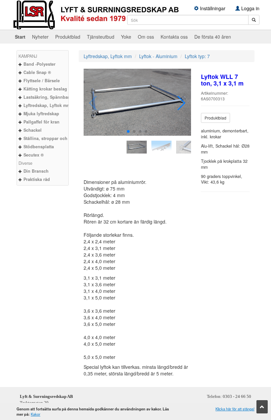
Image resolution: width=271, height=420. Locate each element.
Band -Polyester (39, 64)
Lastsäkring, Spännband (48, 97)
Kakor (35, 414)
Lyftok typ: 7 (197, 56)
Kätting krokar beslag (45, 89)
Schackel (32, 130)
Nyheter (40, 36)
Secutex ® (33, 155)
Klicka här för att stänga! (234, 408)
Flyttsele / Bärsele (41, 81)
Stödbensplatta (38, 147)
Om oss (146, 36)
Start (20, 36)
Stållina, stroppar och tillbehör (54, 138)
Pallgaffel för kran (41, 122)
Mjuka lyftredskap (41, 114)
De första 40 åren (212, 36)
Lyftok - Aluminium (158, 56)
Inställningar (212, 8)
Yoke (126, 36)
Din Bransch (36, 171)
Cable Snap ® (37, 72)
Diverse (25, 163)
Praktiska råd (36, 179)
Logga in (249, 8)
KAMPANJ (28, 56)
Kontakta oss (174, 36)
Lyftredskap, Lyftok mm (46, 105)
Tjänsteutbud (100, 36)
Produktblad (67, 36)
